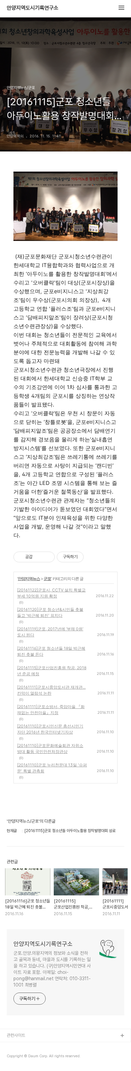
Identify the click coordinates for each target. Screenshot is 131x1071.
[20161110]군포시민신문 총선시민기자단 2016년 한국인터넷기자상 (50, 729)
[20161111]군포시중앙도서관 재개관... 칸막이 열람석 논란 (51, 690)
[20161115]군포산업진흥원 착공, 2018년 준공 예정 (51, 670)
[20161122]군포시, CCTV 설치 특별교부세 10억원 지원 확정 (51, 592)
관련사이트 (16, 1035)
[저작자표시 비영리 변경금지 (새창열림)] (93, 557)
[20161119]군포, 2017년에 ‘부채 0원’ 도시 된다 (50, 631)
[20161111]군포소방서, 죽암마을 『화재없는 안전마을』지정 (51, 709)
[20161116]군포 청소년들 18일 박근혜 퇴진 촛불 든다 (51, 651)
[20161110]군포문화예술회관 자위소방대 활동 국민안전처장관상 (50, 748)
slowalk (14, 1057)
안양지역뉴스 (29, 578)
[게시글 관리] (47, 557)
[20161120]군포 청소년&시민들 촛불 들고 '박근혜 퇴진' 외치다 (50, 612)
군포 (47, 578)
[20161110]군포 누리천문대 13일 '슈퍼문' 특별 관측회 (52, 767)
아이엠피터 (16, 1046)
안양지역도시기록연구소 (32, 8)
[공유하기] (39, 557)
